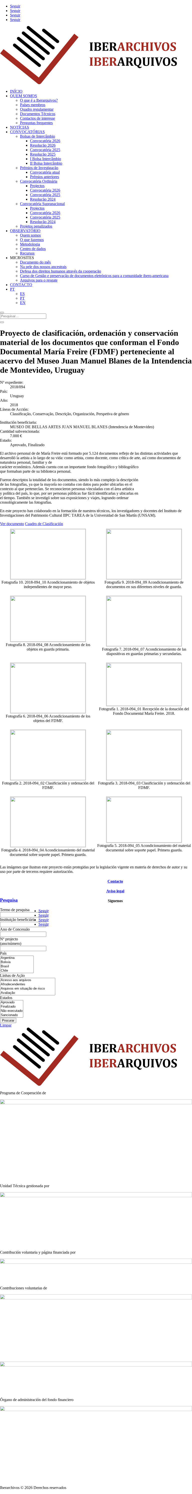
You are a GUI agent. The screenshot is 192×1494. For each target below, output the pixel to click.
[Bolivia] (17, 962)
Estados (6, 998)
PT (12, 289)
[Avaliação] (27, 993)
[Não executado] (11, 1011)
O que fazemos (32, 240)
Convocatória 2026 (45, 141)
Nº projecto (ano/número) (10, 941)
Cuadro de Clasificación (44, 524)
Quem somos (30, 235)
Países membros (32, 105)
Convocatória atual (45, 172)
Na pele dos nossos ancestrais (43, 267)
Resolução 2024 (43, 199)
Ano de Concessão (15, 929)
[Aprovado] (11, 1002)
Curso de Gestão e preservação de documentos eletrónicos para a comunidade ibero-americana (94, 276)
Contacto (115, 881)
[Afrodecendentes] (27, 984)
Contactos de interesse (37, 118)
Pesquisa (9, 900)
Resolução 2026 (43, 145)
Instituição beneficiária (18, 919)
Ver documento (12, 524)
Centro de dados (33, 249)
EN (23, 303)
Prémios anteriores (44, 177)
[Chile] (17, 971)
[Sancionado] (11, 1015)
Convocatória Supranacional (42, 204)
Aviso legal (115, 891)
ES (22, 294)
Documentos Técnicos (37, 114)
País (3, 953)
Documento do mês (35, 262)
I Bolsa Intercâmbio (45, 159)
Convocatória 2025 (45, 150)
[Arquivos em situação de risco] (27, 989)
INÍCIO (16, 91)
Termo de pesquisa (15, 910)
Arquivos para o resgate (39, 280)
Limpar (6, 1025)
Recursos (27, 253)
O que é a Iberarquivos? (39, 100)
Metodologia (30, 244)
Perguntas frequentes (36, 123)
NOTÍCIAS (19, 127)
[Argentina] (17, 958)
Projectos (37, 186)
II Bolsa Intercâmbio (46, 163)
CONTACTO (21, 285)
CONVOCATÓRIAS (27, 132)
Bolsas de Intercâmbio (37, 136)
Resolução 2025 (43, 154)
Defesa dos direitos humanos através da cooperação (60, 271)
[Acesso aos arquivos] (27, 980)
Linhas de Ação (12, 975)
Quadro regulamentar (37, 109)
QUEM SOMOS (23, 96)
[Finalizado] (11, 1007)
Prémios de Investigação (39, 168)
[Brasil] (17, 966)
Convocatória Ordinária (38, 181)
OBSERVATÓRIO (25, 231)
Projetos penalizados (36, 226)
